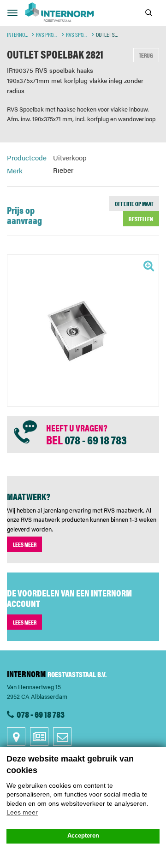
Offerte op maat (134, 203)
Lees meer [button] (22, 812)
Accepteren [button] (83, 835)
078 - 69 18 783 (96, 439)
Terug (146, 55)
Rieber (63, 170)
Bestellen (141, 218)
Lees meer (24, 544)
